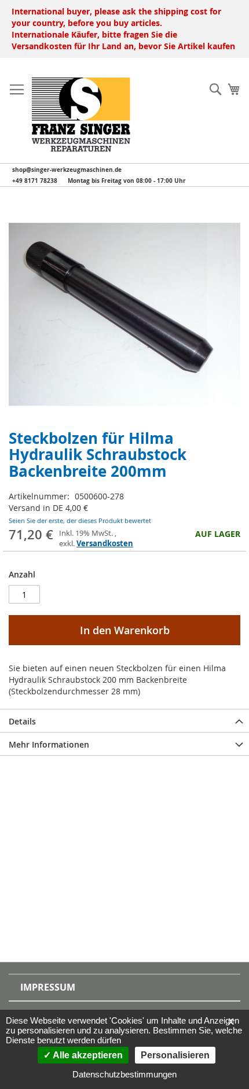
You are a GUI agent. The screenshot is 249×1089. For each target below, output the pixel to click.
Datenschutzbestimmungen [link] (124, 1074)
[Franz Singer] (81, 115)
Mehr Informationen (49, 744)
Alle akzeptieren (87, 1055)
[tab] (124, 720)
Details (22, 721)
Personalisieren (175, 1055)
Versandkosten (104, 543)
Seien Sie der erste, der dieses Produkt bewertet (80, 520)
